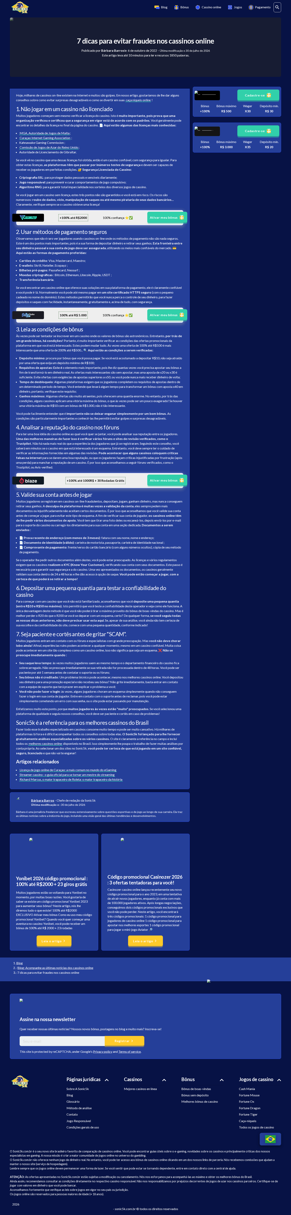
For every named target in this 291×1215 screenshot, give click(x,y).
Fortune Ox (246, 1101)
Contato (72, 1114)
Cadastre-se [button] (255, 95)
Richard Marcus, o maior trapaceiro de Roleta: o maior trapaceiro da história (71, 779)
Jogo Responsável (79, 1121)
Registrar (122, 1041)
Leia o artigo (52, 941)
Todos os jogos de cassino (256, 1127)
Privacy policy (102, 1051)
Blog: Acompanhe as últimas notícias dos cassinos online (55, 968)
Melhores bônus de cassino (199, 1101)
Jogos (238, 7)
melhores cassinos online (45, 743)
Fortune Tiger (248, 1114)
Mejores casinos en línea (140, 1089)
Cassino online (211, 7)
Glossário (73, 1101)
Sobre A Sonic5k (78, 1089)
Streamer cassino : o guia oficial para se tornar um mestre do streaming (67, 774)
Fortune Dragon (249, 1108)
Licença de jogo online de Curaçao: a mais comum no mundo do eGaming (68, 770)
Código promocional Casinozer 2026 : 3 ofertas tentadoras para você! (144, 879)
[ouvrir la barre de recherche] (277, 7)
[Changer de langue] (270, 1139)
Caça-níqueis (247, 1121)
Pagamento (263, 7)
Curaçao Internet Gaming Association (45, 138)
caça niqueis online (138, 100)
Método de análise (79, 1108)
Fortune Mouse (249, 1095)
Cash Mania (247, 1089)
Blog (164, 7)
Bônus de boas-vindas (196, 1089)
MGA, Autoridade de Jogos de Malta (44, 133)
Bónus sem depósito (195, 1095)
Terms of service (129, 1051)
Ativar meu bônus (164, 217)
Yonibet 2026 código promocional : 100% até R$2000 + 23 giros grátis (51, 881)
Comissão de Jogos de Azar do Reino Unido (49, 147)
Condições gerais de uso (83, 1127)
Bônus (184, 7)
